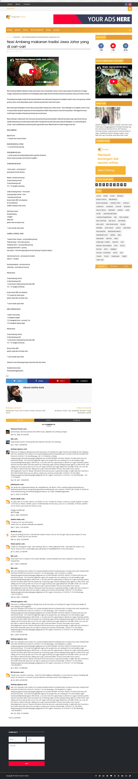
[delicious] (130, 775)
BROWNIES (113, 199)
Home (10, 4)
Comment (84, 381)
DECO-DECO (101, 210)
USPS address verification (51, 675)
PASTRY (115, 242)
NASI (116, 238)
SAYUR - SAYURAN (103, 253)
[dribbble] (114, 775)
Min (12, 439)
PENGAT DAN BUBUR (103, 246)
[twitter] (99, 775)
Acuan (56, 30)
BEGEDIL (120, 196)
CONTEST (100, 206)
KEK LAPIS (100, 224)
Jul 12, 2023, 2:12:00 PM (19, 552)
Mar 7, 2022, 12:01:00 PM (19, 527)
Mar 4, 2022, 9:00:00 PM (19, 515)
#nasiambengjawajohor (15, 371)
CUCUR (118, 206)
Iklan (48, 30)
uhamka (40, 524)
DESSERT (112, 210)
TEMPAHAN (115, 256)
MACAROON (100, 231)
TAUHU (99, 256)
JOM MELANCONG (110, 214)
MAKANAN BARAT (114, 231)
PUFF (116, 246)
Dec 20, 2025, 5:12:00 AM (19, 713)
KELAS (123, 224)
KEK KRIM (121, 221)
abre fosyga (15, 512)
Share (40, 381)
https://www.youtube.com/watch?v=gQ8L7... (22, 158)
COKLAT (126, 203)
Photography (37, 30)
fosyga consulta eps (18, 510)
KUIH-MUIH (109, 228)
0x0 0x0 (36, 534)
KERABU (99, 228)
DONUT (120, 210)
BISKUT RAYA (101, 199)
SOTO (115, 253)
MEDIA (113, 235)
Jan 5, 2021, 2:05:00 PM (19, 445)
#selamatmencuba (13, 368)
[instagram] (130, 4)
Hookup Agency (17, 449)
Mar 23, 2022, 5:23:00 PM (19, 539)
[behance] (122, 775)
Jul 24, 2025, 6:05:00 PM (19, 680)
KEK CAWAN (123, 217)
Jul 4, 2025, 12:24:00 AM (19, 668)
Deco (25, 30)
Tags (126, 266)
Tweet (19, 381)
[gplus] (103, 775)
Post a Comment (15, 718)
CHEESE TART (115, 203)
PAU (122, 242)
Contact (27, 4)
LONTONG (126, 228)
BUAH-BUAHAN (102, 203)
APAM (106, 196)
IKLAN (98, 214)
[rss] (118, 775)
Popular (114, 266)
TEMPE (124, 256)
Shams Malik (16, 499)
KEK (115, 217)
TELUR (106, 256)
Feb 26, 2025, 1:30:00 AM (19, 597)
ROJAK (99, 249)
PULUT (122, 246)
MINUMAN (100, 238)
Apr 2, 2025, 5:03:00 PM (19, 635)
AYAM (112, 196)
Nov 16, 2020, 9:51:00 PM (20, 435)
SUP (121, 253)
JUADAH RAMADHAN (103, 217)
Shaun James (16, 544)
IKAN (127, 210)
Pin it (62, 381)
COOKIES (109, 206)
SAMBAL (114, 249)
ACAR (98, 196)
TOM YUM (100, 260)
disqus (48, 420)
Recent (101, 266)
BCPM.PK (14, 532)
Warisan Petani (17, 429)
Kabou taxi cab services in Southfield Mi (44, 549)
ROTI (106, 249)
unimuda (31, 524)
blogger (20, 420)
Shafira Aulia (16, 519)
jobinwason (15, 484)
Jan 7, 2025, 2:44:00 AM (19, 564)
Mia (12, 556)
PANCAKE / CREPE (103, 242)
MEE (119, 235)
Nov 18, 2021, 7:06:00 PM (20, 480)
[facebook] (126, 4)
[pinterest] (107, 775)
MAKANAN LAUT (102, 235)
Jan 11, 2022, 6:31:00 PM (19, 494)
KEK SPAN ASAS (112, 224)
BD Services (15, 672)
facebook (76, 420)
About (18, 4)
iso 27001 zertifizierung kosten (58, 491)
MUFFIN (109, 238)
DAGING (127, 206)
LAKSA (118, 228)
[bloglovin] (111, 775)
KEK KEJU (112, 221)
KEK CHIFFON (101, 221)
